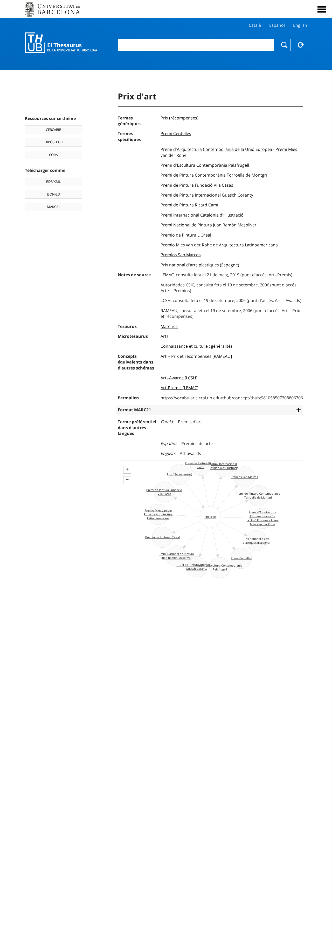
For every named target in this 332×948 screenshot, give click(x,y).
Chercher (284, 45)
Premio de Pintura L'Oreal (186, 235)
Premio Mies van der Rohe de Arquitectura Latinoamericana (219, 245)
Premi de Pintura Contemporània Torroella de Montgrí (214, 175)
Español (277, 25)
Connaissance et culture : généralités (197, 346)
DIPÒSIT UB (54, 142)
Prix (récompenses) (179, 118)
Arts (165, 336)
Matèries (169, 326)
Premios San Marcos (181, 255)
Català (255, 25)
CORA (53, 154)
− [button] (127, 479)
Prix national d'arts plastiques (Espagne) (200, 265)
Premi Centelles (176, 133)
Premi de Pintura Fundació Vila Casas (197, 185)
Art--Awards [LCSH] (179, 378)
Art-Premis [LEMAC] (179, 388)
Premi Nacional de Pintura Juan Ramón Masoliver (209, 225)
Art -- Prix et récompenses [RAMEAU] (196, 356)
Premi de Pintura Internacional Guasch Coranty (207, 195)
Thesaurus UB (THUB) (61, 42)
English (300, 25)
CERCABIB (53, 129)
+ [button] (127, 469)
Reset (301, 45)
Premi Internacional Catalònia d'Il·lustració (202, 215)
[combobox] (196, 45)
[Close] (321, 9)
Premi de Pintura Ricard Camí (189, 205)
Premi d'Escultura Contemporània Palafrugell (205, 165)
